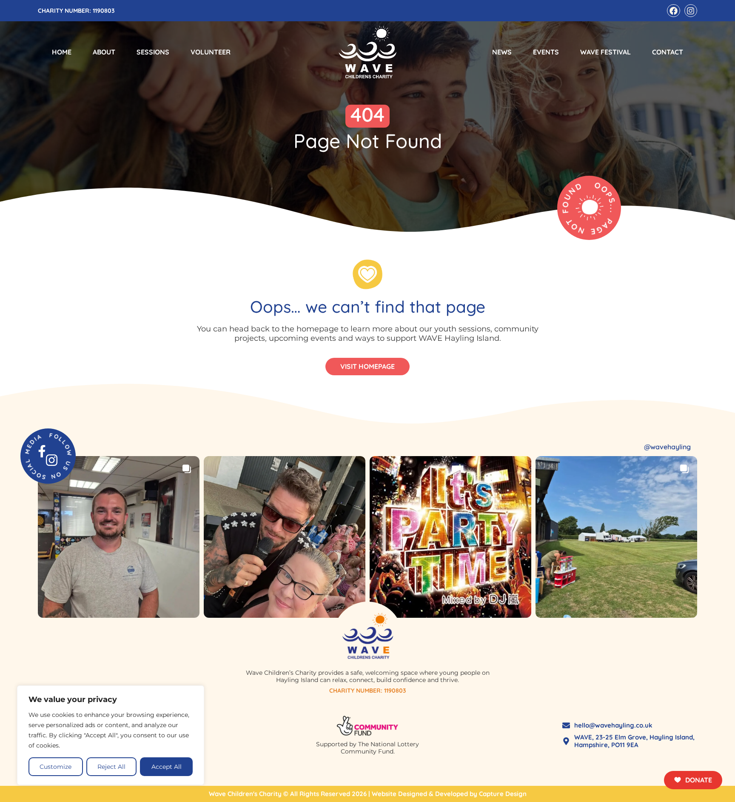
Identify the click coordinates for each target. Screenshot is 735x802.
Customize (55, 767)
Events (546, 52)
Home (61, 52)
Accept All (166, 767)
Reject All (111, 767)
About (104, 52)
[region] (110, 735)
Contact (667, 52)
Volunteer (211, 52)
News (502, 52)
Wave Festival (605, 52)
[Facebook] (673, 10)
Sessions (153, 52)
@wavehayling (667, 446)
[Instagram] (690, 10)
